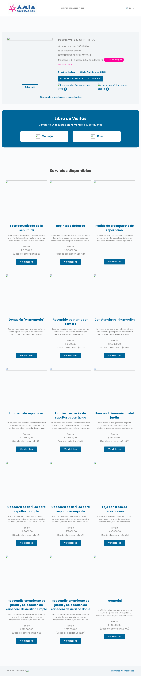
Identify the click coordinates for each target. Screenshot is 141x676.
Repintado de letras (70, 226)
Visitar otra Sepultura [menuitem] (72, 8)
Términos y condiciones (122, 670)
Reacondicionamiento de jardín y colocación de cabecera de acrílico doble (70, 605)
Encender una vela (74, 86)
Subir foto (30, 87)
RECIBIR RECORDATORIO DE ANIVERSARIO (80, 78)
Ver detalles (26, 261)
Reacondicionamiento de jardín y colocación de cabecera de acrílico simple (26, 605)
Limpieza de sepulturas (26, 413)
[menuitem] (128, 8)
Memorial (115, 601)
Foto (100, 136)
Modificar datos (65, 64)
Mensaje (47, 136)
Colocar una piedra (112, 86)
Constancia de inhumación (114, 320)
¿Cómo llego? (115, 59)
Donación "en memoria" (26, 320)
